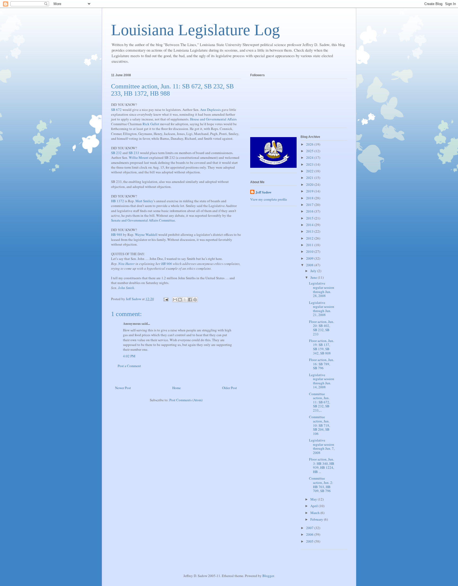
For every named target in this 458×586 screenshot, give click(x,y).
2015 (310, 218)
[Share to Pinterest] (195, 299)
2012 (310, 238)
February (317, 519)
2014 (310, 224)
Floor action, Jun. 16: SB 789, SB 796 (321, 363)
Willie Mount (138, 157)
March (315, 512)
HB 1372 (117, 201)
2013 (310, 231)
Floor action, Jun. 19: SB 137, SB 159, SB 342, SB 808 (321, 346)
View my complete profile (268, 199)
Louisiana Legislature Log (195, 30)
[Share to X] (185, 299)
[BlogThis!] (180, 299)
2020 (310, 184)
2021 (310, 177)
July (313, 270)
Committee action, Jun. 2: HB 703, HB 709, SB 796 (321, 484)
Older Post (229, 387)
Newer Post (123, 387)
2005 (310, 541)
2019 (310, 191)
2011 (310, 244)
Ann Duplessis (210, 109)
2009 (310, 258)
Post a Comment (129, 365)
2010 (310, 251)
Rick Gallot (151, 123)
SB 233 (134, 152)
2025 (310, 150)
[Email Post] (165, 298)
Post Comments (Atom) (185, 400)
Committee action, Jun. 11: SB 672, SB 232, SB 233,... (319, 402)
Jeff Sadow (263, 192)
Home (176, 387)
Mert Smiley (144, 201)
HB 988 (116, 234)
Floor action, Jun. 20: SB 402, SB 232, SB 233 (321, 327)
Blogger (268, 575)
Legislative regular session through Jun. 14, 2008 (321, 381)
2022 (310, 171)
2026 (310, 144)
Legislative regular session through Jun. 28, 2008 (321, 289)
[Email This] (175, 299)
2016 (310, 211)
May (314, 499)
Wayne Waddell (146, 234)
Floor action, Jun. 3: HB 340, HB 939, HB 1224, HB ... (321, 465)
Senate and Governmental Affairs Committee (143, 220)
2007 (310, 527)
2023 (310, 164)
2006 (310, 534)
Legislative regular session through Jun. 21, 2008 (321, 308)
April (314, 505)
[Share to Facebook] (190, 299)
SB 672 (116, 109)
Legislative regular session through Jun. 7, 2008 (321, 446)
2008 (310, 265)
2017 (310, 204)
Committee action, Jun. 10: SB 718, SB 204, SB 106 (319, 425)
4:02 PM (129, 356)
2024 (310, 157)
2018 (310, 198)
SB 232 (116, 152)
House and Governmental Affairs (213, 119)
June (314, 277)
